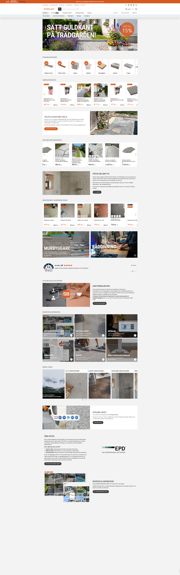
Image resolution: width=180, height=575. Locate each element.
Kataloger (79, 16)
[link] (90, 267)
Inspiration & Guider (67, 13)
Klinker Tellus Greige (49, 220)
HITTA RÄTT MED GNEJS (51, 128)
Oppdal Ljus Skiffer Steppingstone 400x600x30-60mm (77, 161)
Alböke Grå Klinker (82, 220)
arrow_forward (87, 255)
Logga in (129, 9)
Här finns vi (115, 13)
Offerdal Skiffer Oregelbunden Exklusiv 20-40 (128, 161)
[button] (15, 1)
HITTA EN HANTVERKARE (99, 303)
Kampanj (89, 13)
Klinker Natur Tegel (65, 220)
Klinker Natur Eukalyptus (100, 220)
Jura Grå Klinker (131, 220)
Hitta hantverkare (125, 13)
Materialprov (71, 16)
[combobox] (89, 9)
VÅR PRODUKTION (98, 422)
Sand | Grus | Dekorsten (58, 16)
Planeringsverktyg (80, 13)
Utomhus (45, 13)
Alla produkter (46, 16)
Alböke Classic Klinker (116, 220)
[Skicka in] (59, 9)
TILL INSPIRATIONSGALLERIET (101, 491)
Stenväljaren (87, 16)
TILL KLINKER (97, 192)
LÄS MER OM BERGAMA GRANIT (53, 463)
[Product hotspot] (57, 192)
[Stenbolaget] (49, 9)
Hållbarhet (134, 13)
